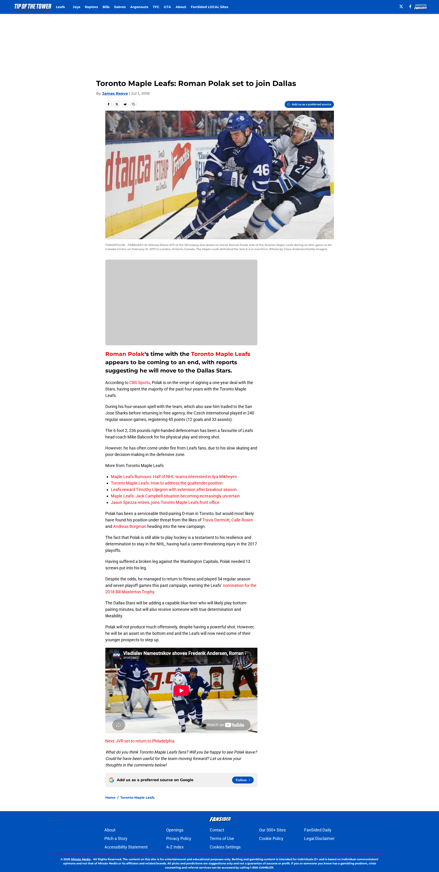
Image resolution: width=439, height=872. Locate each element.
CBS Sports (139, 382)
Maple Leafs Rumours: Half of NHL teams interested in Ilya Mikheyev (174, 476)
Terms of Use (222, 838)
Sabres (120, 7)
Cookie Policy (271, 838)
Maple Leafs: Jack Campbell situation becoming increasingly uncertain (175, 496)
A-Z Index (175, 847)
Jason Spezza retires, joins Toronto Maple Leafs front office (165, 502)
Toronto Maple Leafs (220, 354)
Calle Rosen (242, 519)
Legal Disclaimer (319, 838)
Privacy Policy (178, 838)
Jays (76, 7)
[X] (401, 6)
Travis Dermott (216, 519)
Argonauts (139, 7)
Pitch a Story (115, 838)
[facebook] (410, 6)
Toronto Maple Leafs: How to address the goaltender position (167, 483)
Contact (217, 830)
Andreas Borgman (129, 526)
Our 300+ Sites (272, 830)
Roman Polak (124, 354)
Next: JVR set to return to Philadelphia (139, 741)
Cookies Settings (225, 847)
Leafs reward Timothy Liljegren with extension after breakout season (174, 489)
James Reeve (115, 93)
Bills (106, 7)
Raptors (91, 7)
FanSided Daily (317, 830)
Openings (174, 830)
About (181, 7)
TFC (156, 7)
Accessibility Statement (126, 847)
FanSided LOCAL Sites (209, 7)
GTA (167, 7)
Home (110, 797)
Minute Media (81, 859)
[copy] (133, 104)
